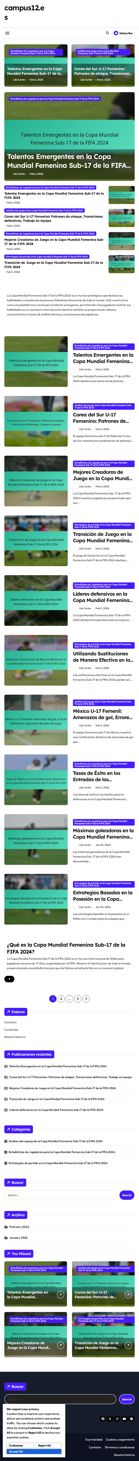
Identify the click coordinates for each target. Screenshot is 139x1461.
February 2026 (19, 1227)
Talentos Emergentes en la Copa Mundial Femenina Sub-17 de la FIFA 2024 (34, 73)
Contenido (11, 1029)
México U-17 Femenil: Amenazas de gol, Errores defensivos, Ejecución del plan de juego (102, 720)
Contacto (10, 1022)
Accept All (16, 1451)
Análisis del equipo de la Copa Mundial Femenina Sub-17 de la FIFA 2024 (98, 52)
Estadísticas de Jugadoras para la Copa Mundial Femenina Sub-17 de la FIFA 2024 (32, 52)
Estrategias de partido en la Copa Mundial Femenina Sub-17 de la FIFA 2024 (47, 256)
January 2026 (18, 1237)
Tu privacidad (93, 1439)
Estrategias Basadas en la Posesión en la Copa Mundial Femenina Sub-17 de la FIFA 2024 (103, 902)
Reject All (44, 1445)
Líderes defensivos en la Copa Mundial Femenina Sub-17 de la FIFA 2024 (101, 600)
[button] (131, 138)
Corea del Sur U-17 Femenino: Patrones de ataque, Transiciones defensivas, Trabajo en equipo (102, 73)
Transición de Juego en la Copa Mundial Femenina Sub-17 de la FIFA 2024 (102, 540)
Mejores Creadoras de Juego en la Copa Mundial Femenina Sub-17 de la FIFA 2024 (54, 242)
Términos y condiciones (120, 1447)
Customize (16, 1445)
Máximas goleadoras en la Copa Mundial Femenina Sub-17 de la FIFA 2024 (103, 836)
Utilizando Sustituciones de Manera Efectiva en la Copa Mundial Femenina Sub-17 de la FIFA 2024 (101, 663)
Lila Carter (19, 79)
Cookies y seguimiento (120, 1439)
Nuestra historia (15, 1037)
